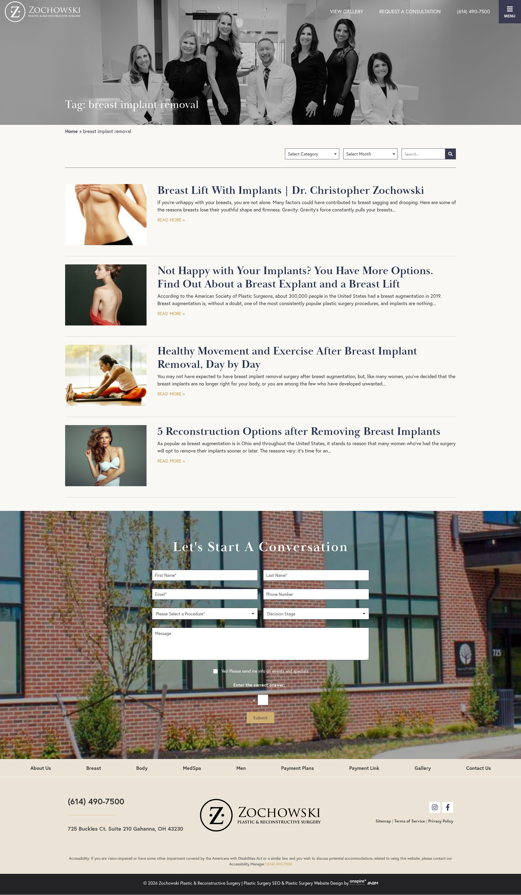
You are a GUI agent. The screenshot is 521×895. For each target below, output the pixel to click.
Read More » (171, 220)
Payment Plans (297, 768)
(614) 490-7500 (473, 11)
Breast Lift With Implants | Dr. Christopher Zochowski (290, 190)
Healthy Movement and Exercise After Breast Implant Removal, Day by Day (287, 357)
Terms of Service (409, 821)
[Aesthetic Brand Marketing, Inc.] (372, 883)
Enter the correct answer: (260, 685)
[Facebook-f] (447, 807)
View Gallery (346, 11)
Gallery (423, 768)
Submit (260, 717)
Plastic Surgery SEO (262, 883)
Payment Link (364, 768)
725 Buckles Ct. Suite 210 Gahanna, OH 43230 (125, 828)
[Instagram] (434, 807)
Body (142, 768)
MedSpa (192, 768)
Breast (93, 768)
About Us (40, 768)
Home (71, 131)
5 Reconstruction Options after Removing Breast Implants (298, 431)
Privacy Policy (440, 821)
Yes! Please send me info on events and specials (264, 671)
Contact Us (478, 768)
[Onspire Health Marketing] (358, 883)
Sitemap (383, 821)
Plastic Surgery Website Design (314, 883)
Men (241, 768)
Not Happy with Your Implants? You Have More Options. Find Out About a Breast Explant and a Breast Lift (295, 277)
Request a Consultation (410, 11)
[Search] (450, 153)
